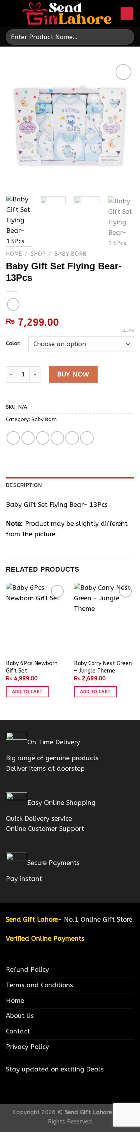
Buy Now (73, 374)
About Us (20, 1015)
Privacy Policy (27, 1047)
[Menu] (11, 14)
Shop (38, 254)
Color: (13, 343)
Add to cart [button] (27, 691)
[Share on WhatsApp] (13, 438)
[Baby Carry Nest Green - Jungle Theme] (104, 619)
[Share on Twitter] (43, 438)
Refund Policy (27, 969)
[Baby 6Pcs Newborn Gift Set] (36, 619)
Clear (127, 330)
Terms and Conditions (39, 985)
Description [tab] (24, 485)
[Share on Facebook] (28, 438)
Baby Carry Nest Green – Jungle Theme (103, 667)
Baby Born (70, 254)
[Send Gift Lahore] (68, 13)
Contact (18, 1031)
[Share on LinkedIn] (87, 438)
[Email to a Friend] (57, 438)
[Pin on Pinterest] (72, 438)
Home (14, 254)
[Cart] (127, 13)
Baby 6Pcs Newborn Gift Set (32, 667)
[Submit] (125, 36)
